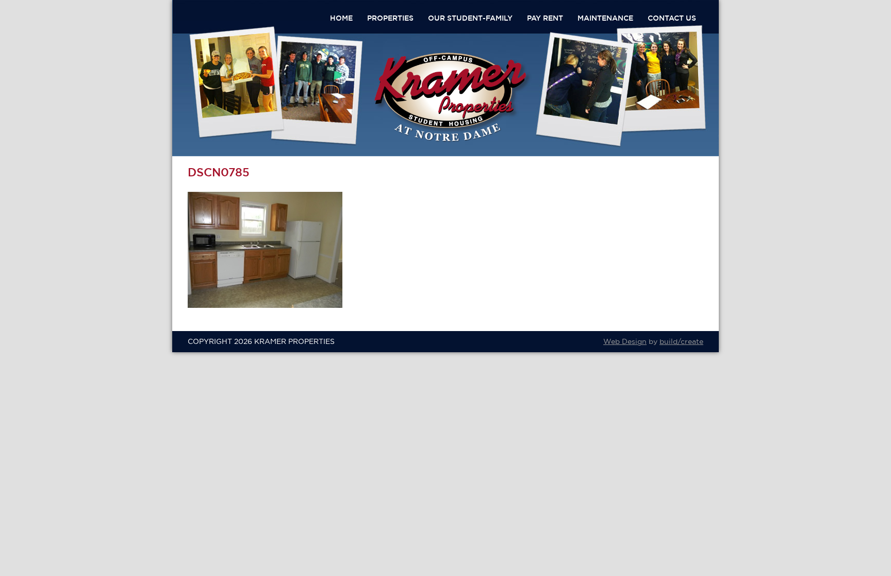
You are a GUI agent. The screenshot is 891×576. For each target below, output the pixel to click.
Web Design (625, 341)
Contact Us (672, 18)
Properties (390, 18)
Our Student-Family (470, 18)
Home (341, 18)
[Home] (452, 140)
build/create (681, 341)
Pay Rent (545, 18)
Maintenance (605, 18)
